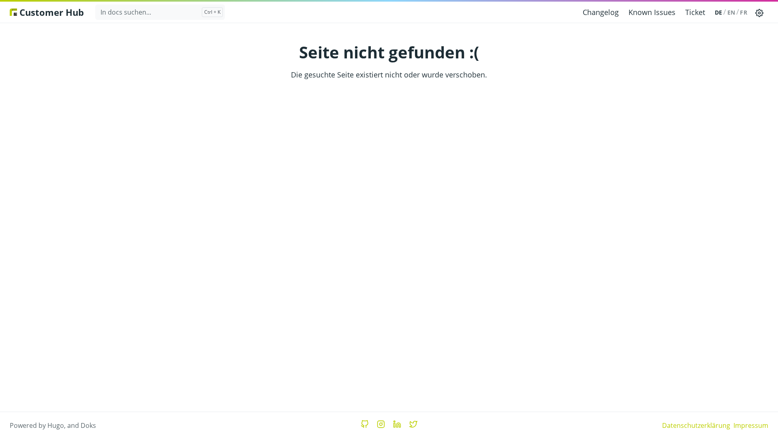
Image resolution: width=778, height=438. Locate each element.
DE (718, 12)
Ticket (695, 12)
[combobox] (160, 12)
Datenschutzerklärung (696, 425)
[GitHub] (365, 424)
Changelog (601, 12)
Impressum (750, 425)
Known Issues (651, 12)
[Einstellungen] (759, 12)
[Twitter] (413, 424)
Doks (88, 425)
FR (743, 12)
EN (731, 12)
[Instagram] (381, 424)
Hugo (55, 425)
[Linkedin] (397, 424)
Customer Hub (50, 12)
